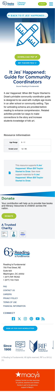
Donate (9, 216)
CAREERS (7, 294)
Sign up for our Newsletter (20, 328)
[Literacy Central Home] (21, 2)
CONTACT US (9, 290)
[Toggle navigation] (51, 4)
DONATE (42, 4)
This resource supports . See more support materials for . (29, 173)
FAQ (5, 286)
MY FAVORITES (26, 63)
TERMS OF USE (11, 302)
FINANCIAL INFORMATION (14, 306)
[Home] (9, 2)
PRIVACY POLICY (10, 298)
